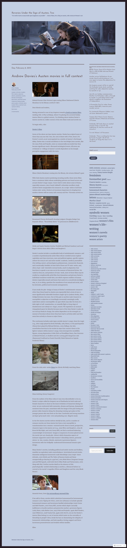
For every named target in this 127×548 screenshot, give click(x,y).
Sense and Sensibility (96, 379)
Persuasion (94, 365)
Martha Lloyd (95, 201)
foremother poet (97, 179)
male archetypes (95, 352)
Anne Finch (92, 170)
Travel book (93, 218)
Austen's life (94, 287)
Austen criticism (16, 92)
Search (91, 428)
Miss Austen (94, 358)
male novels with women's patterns (100, 354)
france (109, 179)
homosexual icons (94, 192)
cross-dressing (93, 172)
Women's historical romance (99, 407)
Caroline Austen (106, 170)
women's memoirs (96, 409)
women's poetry (98, 236)
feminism (14, 99)
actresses (104, 168)
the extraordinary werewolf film (58, 493)
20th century (94, 259)
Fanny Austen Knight (105, 172)
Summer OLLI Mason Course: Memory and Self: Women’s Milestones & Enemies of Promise (101, 118)
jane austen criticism (17, 103)
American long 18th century (98, 269)
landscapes (94, 349)
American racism (95, 270)
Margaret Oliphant (107, 198)
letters (92, 197)
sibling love (105, 207)
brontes (98, 170)
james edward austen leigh (99, 195)
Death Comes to (95, 299)
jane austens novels (96, 341)
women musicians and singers (99, 399)
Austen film (94, 279)
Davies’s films (37, 129)
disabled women (95, 301)
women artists (96, 239)
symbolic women (99, 212)
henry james (105, 185)
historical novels (95, 327)
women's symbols (96, 418)
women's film (106, 221)
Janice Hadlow (95, 343)
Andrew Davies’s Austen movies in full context (47, 76)
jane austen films (95, 334)
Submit (93, 158)
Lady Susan (94, 347)
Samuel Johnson (108, 205)
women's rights (95, 416)
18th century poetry (96, 254)
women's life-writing (98, 226)
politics (93, 370)
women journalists (96, 398)
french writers (95, 319)
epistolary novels (20, 95)
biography (93, 290)
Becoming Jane (95, 289)
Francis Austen (95, 182)
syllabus (93, 383)
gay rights (93, 321)
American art (94, 267)
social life (92, 209)
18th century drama (96, 250)
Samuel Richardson (95, 207)
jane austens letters (96, 339)
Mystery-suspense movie (97, 203)
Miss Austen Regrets (96, 359)
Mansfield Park (95, 356)
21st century (94, 261)
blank (16, 94)
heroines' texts (22, 99)
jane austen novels (96, 336)
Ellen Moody (15, 88)
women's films (16, 106)
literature (100, 198)
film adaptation (95, 316)
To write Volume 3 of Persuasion (99, 132)
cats (112, 170)
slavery (93, 381)
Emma (92, 305)
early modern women (97, 303)
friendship (103, 182)
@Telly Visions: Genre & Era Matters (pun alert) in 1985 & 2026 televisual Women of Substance (102, 71)
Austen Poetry (94, 281)
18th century (94, 249)
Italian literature (95, 330)
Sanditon (93, 378)
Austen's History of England (98, 283)
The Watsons (94, 387)
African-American (96, 265)
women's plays (95, 412)
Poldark (91, 205)
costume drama (95, 298)
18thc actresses (95, 256)
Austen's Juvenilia (96, 285)
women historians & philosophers (100, 396)
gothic (92, 323)
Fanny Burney (94, 310)
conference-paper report (98, 296)
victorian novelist (102, 218)
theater (99, 216)
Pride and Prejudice (96, 372)
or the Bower (94, 363)
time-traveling (107, 216)
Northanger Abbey (96, 361)
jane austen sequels (96, 338)
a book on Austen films (73, 112)
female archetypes (17, 97)
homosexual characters (98, 190)
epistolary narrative (96, 307)
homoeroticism (95, 187)
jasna (92, 345)
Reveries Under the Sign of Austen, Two (33, 13)
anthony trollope (95, 276)
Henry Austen (95, 185)
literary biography (96, 350)
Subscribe (110, 451)
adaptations (94, 263)
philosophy (94, 367)
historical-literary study (18, 101)
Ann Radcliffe (94, 274)
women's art (22, 105)
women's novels (98, 232)
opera (108, 203)
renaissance (98, 205)
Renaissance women (96, 376)
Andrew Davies (95, 272)
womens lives (94, 419)
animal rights (111, 168)
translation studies (96, 390)
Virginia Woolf (94, 221)
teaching (93, 216)
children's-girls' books (97, 294)
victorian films (95, 392)
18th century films (96, 252)
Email (93, 150)
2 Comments (15, 111)
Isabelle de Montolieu (105, 192)
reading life (94, 374)
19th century (94, 168)
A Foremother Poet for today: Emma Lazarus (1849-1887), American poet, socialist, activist (100, 106)
